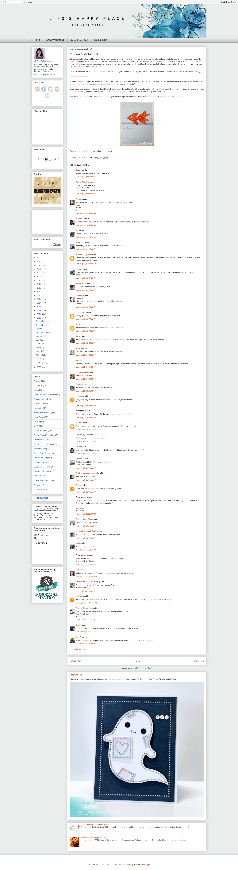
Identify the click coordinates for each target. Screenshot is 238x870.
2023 (39, 269)
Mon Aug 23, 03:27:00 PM (86, 319)
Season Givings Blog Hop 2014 (93, 838)
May (38, 347)
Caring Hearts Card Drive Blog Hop (95, 825)
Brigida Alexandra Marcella (87, 473)
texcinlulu (80, 459)
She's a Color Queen (84, 519)
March (39, 355)
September (41, 332)
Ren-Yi (78, 336)
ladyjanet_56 (81, 283)
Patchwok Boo (77, 675)
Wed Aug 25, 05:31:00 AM (86, 550)
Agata (78, 485)
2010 (39, 318)
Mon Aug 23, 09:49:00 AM (86, 213)
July (38, 340)
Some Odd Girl (40, 458)
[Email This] (95, 157)
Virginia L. (80, 242)
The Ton (37, 476)
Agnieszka (80, 218)
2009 (39, 367)
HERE (100, 66)
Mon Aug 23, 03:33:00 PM (86, 331)
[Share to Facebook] (103, 157)
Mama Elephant (41, 430)
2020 (39, 280)
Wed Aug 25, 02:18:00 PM (86, 576)
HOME (37, 40)
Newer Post (75, 661)
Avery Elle (38, 385)
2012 (39, 310)
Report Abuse (41, 498)
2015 (39, 299)
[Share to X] (101, 157)
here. (109, 301)
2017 (39, 291)
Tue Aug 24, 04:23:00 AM (86, 453)
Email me (46, 71)
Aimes (78, 199)
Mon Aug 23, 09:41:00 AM (86, 177)
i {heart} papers (40, 489)
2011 (39, 314)
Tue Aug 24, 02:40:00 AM (86, 430)
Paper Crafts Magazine (44, 435)
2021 (39, 276)
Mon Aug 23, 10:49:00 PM (86, 418)
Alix (77, 570)
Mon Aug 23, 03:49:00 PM (86, 343)
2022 (39, 273)
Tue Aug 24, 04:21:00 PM (86, 526)
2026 (39, 258)
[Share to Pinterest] (106, 157)
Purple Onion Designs (43, 444)
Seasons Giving (40, 449)
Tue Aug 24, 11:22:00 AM (86, 514)
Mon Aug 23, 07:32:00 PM (86, 379)
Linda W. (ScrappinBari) (86, 531)
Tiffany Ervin (81, 312)
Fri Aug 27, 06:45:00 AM (85, 591)
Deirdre (79, 447)
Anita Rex (80, 348)
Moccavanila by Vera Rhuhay (88, 582)
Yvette (78, 543)
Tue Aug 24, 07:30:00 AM (86, 468)
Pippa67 (79, 423)
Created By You (82, 435)
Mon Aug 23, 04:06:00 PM (86, 355)
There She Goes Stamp (44, 480)
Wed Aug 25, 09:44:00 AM (86, 564)
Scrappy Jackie (82, 372)
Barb (78, 230)
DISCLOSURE (100, 40)
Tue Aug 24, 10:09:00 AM (86, 492)
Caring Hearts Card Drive (45, 394)
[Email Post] (91, 157)
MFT (36, 426)
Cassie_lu (80, 384)
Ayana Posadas (82, 182)
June (38, 343)
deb (77, 360)
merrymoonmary (126, 865)
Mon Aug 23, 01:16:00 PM (86, 249)
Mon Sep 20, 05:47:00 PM (86, 603)
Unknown (80, 396)
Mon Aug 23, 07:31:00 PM (86, 367)
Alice (78, 324)
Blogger (147, 865)
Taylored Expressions (43, 471)
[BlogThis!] (98, 157)
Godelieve (80, 295)
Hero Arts (38, 408)
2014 (39, 303)
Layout (37, 422)
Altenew (37, 381)
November (41, 325)
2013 (39, 306)
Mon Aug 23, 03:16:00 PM (86, 290)
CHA (36, 390)
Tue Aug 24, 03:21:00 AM (86, 442)
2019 (39, 284)
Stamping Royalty (41, 462)
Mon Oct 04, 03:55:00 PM (86, 632)
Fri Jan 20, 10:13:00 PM (85, 644)
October (40, 328)
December (41, 321)
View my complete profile (45, 74)
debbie (79, 170)
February (40, 359)
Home (137, 661)
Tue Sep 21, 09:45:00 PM (86, 620)
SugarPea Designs (42, 467)
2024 (39, 265)
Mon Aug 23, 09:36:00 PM (86, 406)
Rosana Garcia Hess (84, 608)
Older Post (199, 661)
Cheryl (78, 625)
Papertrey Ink (39, 440)
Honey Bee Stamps (42, 412)
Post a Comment (79, 649)
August (39, 336)
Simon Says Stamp (42, 453)
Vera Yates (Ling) (44, 61)
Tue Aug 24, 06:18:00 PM (86, 538)
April (38, 351)
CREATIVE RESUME (55, 40)
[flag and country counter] (42, 561)
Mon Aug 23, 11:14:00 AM (86, 237)
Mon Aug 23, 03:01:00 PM (86, 278)
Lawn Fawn (39, 417)
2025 (39, 261)
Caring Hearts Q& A (79, 40)
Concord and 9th (41, 399)
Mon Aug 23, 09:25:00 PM (86, 391)
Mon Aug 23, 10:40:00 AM (86, 225)
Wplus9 (37, 485)
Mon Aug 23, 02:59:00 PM (86, 264)
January (40, 362)
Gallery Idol (39, 403)
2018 (39, 288)
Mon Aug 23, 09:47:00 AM (86, 194)
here (149, 640)
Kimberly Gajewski (84, 254)
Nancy (78, 269)
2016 (39, 295)
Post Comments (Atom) (142, 668)
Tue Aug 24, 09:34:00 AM (86, 480)
